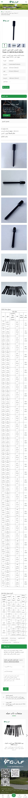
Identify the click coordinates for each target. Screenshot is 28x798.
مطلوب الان (6, 87)
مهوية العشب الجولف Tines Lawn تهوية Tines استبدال (14, 744)
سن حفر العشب (16, 642)
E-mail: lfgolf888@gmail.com (15, 766)
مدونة (18, 790)
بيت (3, 11)
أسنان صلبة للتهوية (21, 638)
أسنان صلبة (8, 11)
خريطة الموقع (23, 790)
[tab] (5, 121)
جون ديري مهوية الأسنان (6, 642)
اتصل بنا (6, 115)
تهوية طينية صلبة (5, 640)
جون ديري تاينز (13, 640)
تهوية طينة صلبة (13, 638)
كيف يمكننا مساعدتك (11, 104)
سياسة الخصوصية (8, 790)
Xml (14, 790)
